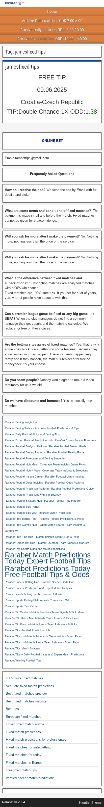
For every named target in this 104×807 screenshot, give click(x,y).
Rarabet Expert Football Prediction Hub (29, 440)
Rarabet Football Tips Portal (22, 506)
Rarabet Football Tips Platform (62, 500)
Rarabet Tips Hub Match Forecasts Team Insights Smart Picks (43, 636)
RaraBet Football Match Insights (64, 476)
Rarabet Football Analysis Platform (26, 446)
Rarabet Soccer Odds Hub (57, 582)
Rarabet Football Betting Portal (65, 452)
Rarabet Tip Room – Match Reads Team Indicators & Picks (41, 624)
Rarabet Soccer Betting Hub (22, 582)
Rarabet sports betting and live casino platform (33, 594)
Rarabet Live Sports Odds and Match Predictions (35, 548)
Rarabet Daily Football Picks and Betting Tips (32, 434)
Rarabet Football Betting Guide (67, 446)
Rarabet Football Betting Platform (25, 452)
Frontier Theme (90, 802)
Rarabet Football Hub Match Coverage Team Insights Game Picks (45, 464)
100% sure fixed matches (24, 678)
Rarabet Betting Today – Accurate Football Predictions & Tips (42, 428)
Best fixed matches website (26, 701)
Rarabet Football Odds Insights (24, 482)
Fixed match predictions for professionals (36, 739)
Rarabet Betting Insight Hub (21, 422)
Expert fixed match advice (25, 724)
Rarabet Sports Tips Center (22, 606)
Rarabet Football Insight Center (24, 476)
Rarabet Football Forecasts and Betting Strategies (35, 458)
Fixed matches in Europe (24, 763)
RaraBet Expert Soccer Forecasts (76, 440)
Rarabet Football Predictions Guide (72, 488)
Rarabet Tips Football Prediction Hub (27, 630)
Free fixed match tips (21, 770)
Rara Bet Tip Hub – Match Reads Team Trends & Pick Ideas (42, 618)
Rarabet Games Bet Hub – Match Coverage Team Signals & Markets (47, 542)
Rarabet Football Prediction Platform (27, 488)
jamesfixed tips (22, 67)
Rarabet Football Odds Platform (64, 482)
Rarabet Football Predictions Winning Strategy (33, 494)
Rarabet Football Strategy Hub (23, 500)
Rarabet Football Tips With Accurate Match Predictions (38, 512)
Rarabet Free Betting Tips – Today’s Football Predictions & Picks (44, 518)
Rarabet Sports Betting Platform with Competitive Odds (38, 600)
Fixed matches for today (23, 755)
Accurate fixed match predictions (30, 686)
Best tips (12, 709)
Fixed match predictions (23, 732)
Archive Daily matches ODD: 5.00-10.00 (52, 29)
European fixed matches (23, 717)
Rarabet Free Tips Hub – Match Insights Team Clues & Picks (42, 536)
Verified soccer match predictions (30, 778)
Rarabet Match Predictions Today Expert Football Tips (48, 558)
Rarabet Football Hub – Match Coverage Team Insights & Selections (46, 470)
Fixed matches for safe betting (28, 747)
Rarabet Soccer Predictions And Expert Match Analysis (38, 588)
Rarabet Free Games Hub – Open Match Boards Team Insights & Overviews (45, 527)
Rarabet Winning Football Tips (23, 660)
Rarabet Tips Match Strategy (22, 648)
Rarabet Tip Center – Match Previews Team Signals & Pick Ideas (44, 612)
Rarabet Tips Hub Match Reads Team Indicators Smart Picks (42, 642)
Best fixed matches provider (26, 693)
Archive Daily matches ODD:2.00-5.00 (52, 20)
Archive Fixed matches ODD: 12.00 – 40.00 (52, 38)
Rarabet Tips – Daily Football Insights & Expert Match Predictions (45, 654)
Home (52, 11)
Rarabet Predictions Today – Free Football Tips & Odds (50, 571)
